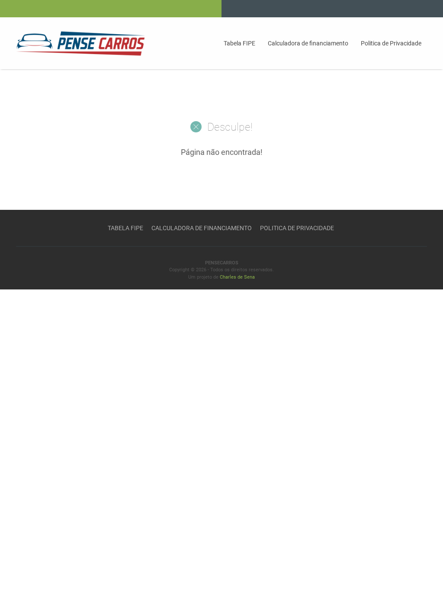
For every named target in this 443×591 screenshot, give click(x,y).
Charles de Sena (237, 277)
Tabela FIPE (239, 43)
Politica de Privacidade (391, 43)
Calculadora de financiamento (308, 43)
